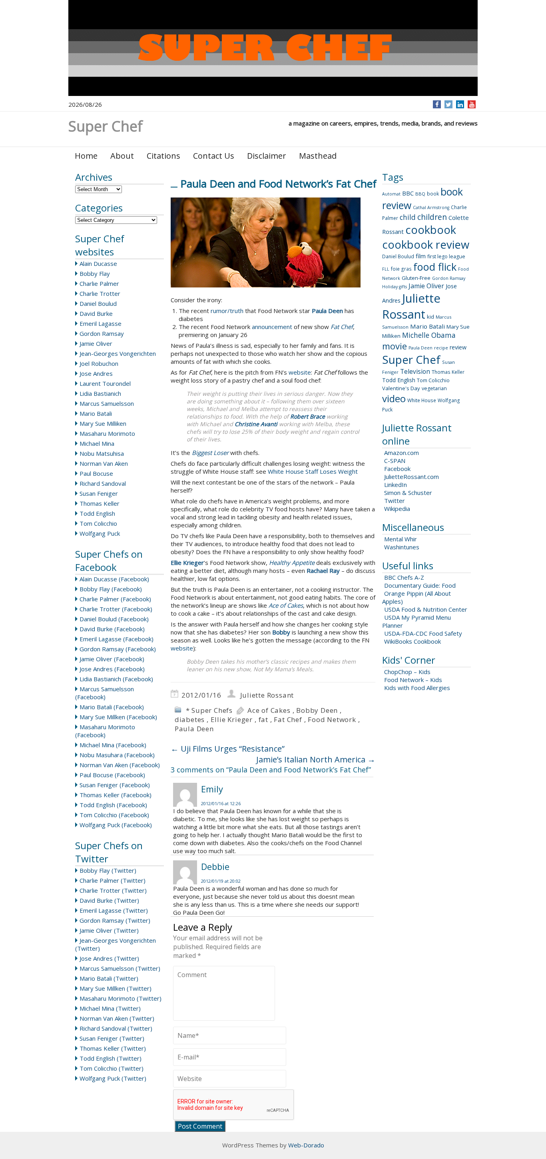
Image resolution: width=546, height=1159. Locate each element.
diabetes (190, 719)
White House (421, 400)
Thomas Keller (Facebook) (115, 795)
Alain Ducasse (98, 263)
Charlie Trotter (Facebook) (116, 609)
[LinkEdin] (460, 104)
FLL (385, 269)
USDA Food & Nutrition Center (425, 609)
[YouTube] (471, 104)
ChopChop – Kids (407, 672)
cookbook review (425, 244)
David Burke (96, 313)
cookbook (430, 229)
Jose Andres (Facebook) (112, 669)
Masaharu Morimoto (107, 433)
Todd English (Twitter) (110, 1058)
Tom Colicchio (98, 523)
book (433, 193)
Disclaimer (266, 155)
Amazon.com (401, 453)
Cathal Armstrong (431, 207)
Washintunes (401, 547)
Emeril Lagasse (101, 323)
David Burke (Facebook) (112, 629)
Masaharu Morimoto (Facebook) (105, 731)
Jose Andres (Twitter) (109, 958)
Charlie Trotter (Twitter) (113, 890)
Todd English (97, 513)
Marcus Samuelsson (107, 403)
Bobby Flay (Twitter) (108, 870)
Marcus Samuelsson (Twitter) (120, 968)
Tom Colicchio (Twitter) (111, 1068)
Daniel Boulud (98, 303)
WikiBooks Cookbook (412, 641)
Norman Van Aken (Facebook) (120, 765)
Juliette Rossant (267, 695)
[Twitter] (448, 104)
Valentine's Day (401, 388)
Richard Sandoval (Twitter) (116, 1028)
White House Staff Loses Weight (313, 471)
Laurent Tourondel (105, 383)
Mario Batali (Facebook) (112, 707)
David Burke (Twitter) (109, 900)
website (300, 372)
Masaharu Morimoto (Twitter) (120, 998)
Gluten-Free (416, 277)
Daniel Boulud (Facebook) (114, 619)
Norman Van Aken (104, 463)
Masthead (318, 155)
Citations (163, 155)
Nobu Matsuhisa (102, 453)
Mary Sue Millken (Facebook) (118, 717)
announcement (272, 327)
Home (86, 155)
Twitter (394, 501)
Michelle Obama (429, 335)
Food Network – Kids (413, 680)
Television (415, 371)
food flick (434, 266)
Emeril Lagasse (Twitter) (114, 910)
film (421, 256)
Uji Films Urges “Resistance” (228, 748)
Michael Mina (97, 443)
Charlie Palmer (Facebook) (115, 599)
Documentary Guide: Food (420, 585)
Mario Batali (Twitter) (109, 978)
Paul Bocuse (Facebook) (112, 775)
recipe (441, 348)
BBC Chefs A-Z (404, 577)
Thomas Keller (100, 503)
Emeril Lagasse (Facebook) (116, 639)
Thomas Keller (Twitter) (113, 1048)
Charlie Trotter (100, 293)
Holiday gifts (394, 286)
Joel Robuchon (99, 363)
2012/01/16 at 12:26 (221, 803)
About (122, 155)
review (458, 347)
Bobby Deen (317, 710)
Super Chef (411, 359)
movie (394, 346)
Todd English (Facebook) (113, 805)
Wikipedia (397, 509)
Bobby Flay (95, 273)
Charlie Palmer (99, 283)
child (408, 217)
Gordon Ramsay (102, 333)
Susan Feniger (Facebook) (115, 785)
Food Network (332, 719)
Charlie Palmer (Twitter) (112, 880)
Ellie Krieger (232, 719)
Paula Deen (194, 728)
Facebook (397, 469)
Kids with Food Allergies (417, 688)
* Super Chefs (209, 710)
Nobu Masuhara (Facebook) (117, 755)
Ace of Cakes (269, 710)
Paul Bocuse (96, 473)
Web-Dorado (306, 1145)
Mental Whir (400, 539)
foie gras (401, 268)
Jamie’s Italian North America (315, 759)
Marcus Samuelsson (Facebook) (104, 693)
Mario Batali (96, 413)
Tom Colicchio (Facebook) (114, 815)
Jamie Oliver (96, 343)
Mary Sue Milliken (103, 423)
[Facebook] (437, 104)
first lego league (446, 256)
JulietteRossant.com (411, 477)
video (394, 398)
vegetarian (434, 388)
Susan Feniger (99, 493)
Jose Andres (96, 373)
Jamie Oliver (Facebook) (112, 659)
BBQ (420, 194)
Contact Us (213, 155)
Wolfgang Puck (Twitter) (113, 1078)
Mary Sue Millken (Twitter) (115, 988)
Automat (391, 194)
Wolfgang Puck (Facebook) (116, 825)
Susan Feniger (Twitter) (112, 1038)
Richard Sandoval (103, 483)
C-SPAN (394, 461)
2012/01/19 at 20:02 (221, 881)
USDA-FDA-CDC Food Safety (423, 633)
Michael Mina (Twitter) (110, 1008)
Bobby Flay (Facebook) (111, 589)
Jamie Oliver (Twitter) (109, 930)
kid (430, 316)
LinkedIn (395, 485)
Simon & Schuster (408, 493)
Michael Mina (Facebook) (113, 745)
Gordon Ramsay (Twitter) (115, 920)
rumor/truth (227, 311)
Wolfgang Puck (100, 533)
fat (263, 719)
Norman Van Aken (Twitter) (117, 1018)
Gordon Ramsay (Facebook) (118, 649)
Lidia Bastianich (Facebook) (116, 679)
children (432, 217)
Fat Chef (288, 719)
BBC (408, 193)
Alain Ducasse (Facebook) (114, 579)
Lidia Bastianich (100, 393)
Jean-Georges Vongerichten (118, 353)
